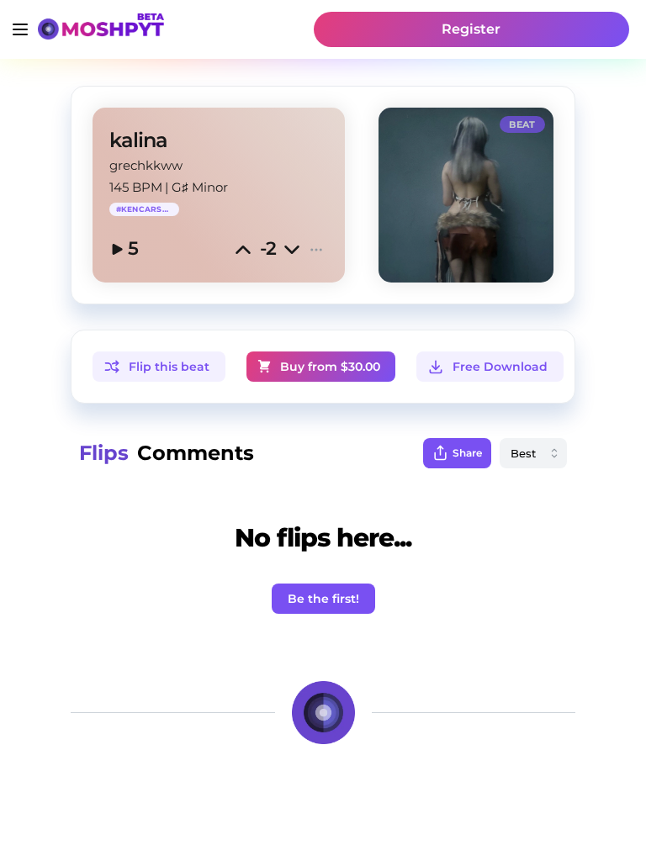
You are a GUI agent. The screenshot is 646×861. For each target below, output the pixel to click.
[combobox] (533, 453)
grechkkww (146, 165)
